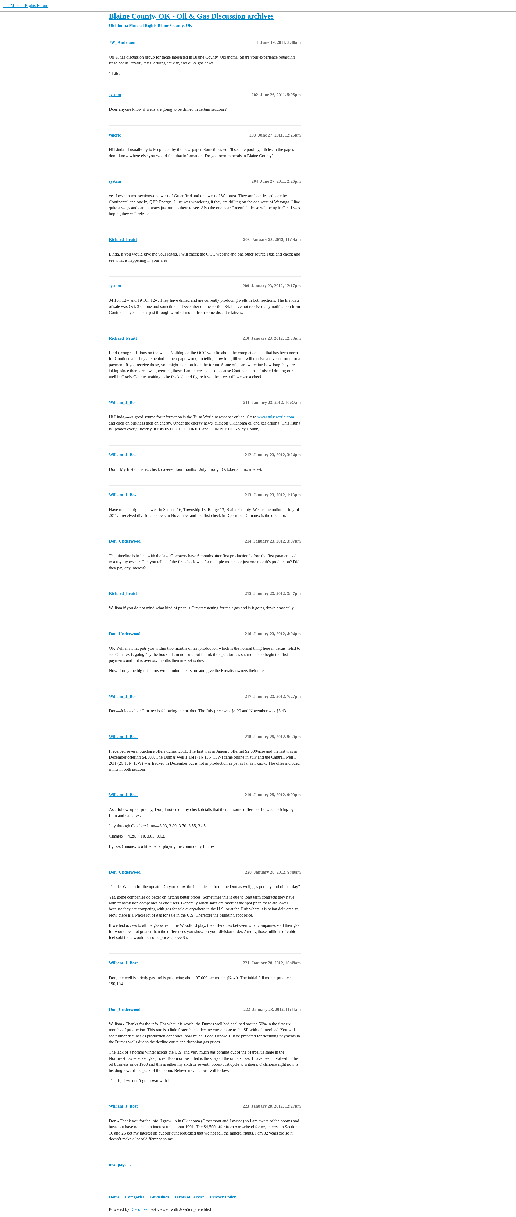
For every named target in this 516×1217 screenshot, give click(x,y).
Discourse (138, 1209)
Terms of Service (189, 1197)
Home (114, 1197)
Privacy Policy (223, 1197)
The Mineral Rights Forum (25, 5)
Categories (134, 1197)
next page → (120, 1164)
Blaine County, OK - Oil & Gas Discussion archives (191, 16)
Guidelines (159, 1197)
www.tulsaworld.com (275, 417)
